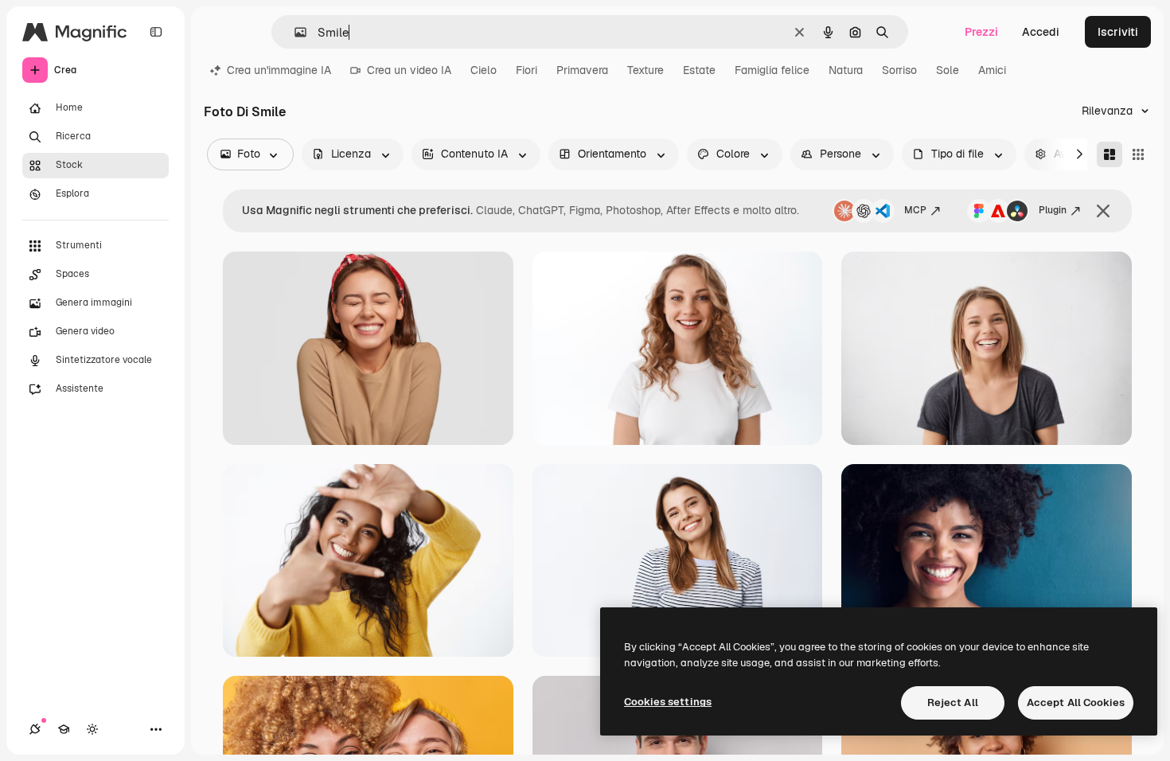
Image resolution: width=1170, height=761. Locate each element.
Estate (699, 70)
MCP (915, 210)
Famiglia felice (772, 70)
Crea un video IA (409, 70)
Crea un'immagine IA (279, 70)
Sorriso (899, 70)
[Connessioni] (35, 729)
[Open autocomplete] (294, 32)
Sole (947, 70)
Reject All (952, 702)
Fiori (526, 70)
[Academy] (63, 729)
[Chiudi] (1103, 210)
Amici (992, 70)
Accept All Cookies (1076, 702)
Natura (846, 70)
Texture (645, 70)
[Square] (1138, 154)
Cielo (483, 70)
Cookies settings (668, 701)
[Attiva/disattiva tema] (92, 729)
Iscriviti (1118, 32)
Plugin (1053, 210)
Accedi (1040, 32)
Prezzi (981, 32)
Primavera (582, 70)
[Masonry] (1109, 154)
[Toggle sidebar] (156, 32)
